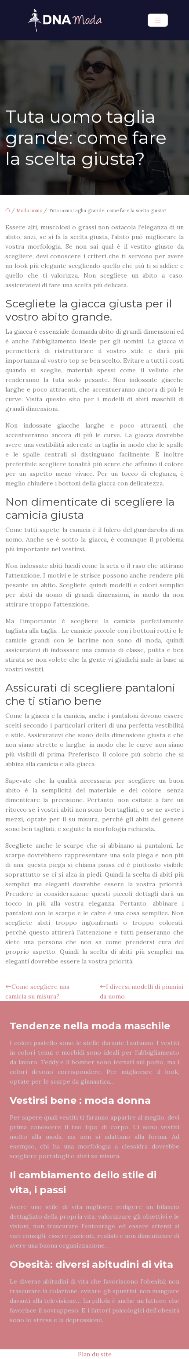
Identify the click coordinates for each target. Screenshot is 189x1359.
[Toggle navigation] (158, 20)
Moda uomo (29, 210)
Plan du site (95, 1354)
